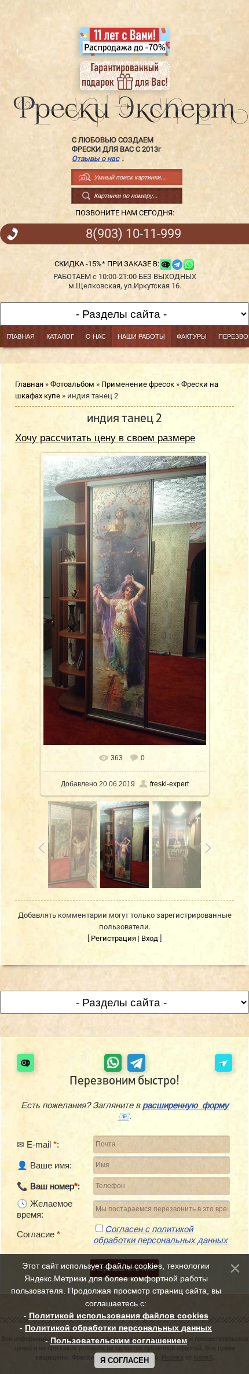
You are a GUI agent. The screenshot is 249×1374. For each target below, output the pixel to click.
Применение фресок (137, 384)
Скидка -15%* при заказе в (106, 263)
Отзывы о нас (95, 158)
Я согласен (124, 1360)
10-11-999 (133, 234)
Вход (149, 938)
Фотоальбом (72, 384)
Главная (29, 384)
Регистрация (113, 938)
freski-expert (169, 784)
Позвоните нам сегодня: (124, 212)
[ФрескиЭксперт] (124, 108)
